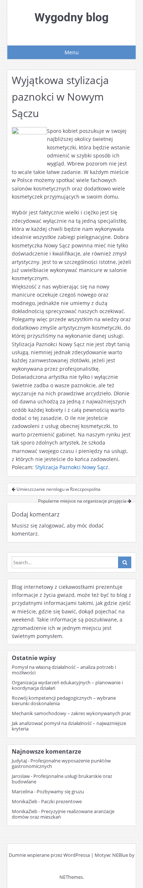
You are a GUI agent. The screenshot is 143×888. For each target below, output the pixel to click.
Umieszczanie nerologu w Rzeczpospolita (57, 489)
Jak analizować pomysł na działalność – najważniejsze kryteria (69, 726)
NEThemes (71, 877)
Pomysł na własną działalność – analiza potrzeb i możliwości (64, 670)
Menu (72, 52)
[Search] (124, 562)
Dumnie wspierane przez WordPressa (49, 855)
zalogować (51, 525)
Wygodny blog (71, 17)
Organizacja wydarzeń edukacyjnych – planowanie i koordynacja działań (67, 685)
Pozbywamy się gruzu (60, 791)
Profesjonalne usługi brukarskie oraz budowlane (62, 779)
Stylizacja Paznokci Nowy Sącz (71, 467)
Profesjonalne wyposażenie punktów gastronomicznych (61, 763)
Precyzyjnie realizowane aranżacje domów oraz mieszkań (63, 814)
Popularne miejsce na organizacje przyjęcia (83, 501)
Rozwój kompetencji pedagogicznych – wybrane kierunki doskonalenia (64, 701)
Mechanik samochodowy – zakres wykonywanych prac (71, 713)
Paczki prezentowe (61, 801)
